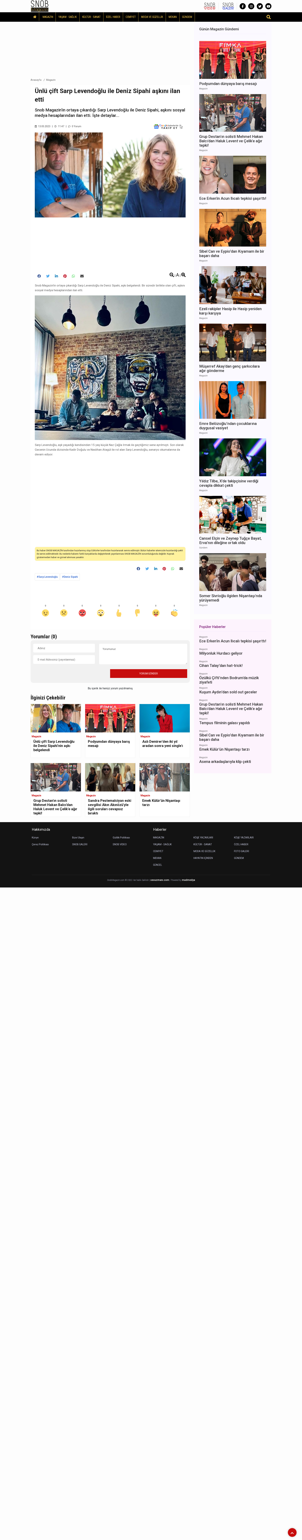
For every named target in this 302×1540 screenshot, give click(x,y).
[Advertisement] (110, 48)
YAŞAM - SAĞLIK (67, 17)
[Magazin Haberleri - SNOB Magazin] (40, 6)
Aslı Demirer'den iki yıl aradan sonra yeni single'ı (162, 743)
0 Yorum (76, 126)
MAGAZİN (47, 17)
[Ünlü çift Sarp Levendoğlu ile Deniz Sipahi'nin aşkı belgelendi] (56, 718)
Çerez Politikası (40, 844)
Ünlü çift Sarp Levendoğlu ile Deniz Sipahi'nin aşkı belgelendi (53, 745)
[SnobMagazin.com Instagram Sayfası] (251, 6)
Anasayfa (36, 79)
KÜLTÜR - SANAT (91, 17)
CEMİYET (131, 17)
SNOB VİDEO (120, 844)
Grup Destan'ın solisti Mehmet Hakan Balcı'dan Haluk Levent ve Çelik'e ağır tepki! (55, 806)
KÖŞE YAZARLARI (203, 837)
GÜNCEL (157, 864)
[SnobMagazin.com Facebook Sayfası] (243, 6)
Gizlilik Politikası (121, 837)
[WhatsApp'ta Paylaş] (73, 276)
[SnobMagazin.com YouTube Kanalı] (268, 6)
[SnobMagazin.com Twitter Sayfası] (260, 6)
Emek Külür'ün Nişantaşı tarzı (161, 802)
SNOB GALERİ (79, 844)
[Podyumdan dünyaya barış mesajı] (110, 718)
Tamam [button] (38, 1531)
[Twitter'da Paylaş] (48, 276)
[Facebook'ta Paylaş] (39, 276)
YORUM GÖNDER (148, 673)
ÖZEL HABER (113, 17)
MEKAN (172, 17)
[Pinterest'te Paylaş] (65, 276)
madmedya (188, 880)
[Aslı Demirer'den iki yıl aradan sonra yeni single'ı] (164, 718)
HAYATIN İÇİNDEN (203, 858)
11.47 (60, 126)
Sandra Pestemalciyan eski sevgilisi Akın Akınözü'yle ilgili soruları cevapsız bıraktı (109, 806)
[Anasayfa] (35, 17)
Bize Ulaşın (78, 837)
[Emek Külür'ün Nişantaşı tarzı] (164, 777)
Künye (35, 837)
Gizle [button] (16, 1531)
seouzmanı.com (159, 880)
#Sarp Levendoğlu (47, 576)
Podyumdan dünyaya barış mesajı (109, 743)
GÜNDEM (187, 17)
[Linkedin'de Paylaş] (56, 276)
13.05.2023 (44, 126)
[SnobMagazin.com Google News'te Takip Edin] (168, 126)
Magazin (51, 79)
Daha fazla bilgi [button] (28, 1524)
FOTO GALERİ (241, 851)
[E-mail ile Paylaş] (82, 276)
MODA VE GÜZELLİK (152, 17)
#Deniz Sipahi (70, 576)
